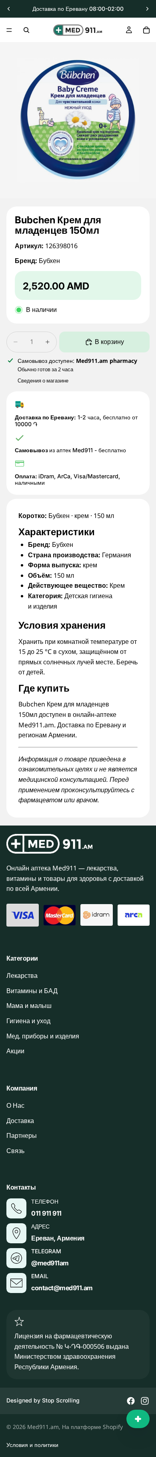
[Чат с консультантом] (138, 1419)
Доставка (20, 1120)
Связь (15, 1150)
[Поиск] (26, 30)
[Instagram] (145, 1401)
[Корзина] (146, 30)
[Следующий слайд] (147, 9)
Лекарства (22, 975)
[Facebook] (131, 1401)
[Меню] (9, 30)
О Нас (15, 1105)
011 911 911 (46, 1213)
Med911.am (43, 1427)
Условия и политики (32, 1445)
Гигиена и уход (28, 1020)
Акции (15, 1050)
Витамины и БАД (32, 990)
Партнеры (21, 1135)
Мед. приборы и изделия (42, 1035)
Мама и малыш (29, 1005)
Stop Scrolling (61, 1400)
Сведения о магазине (43, 380)
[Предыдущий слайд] (9, 9)
